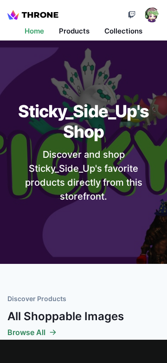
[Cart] (131, 15)
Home (34, 31)
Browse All (26, 332)
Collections (123, 31)
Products (74, 31)
